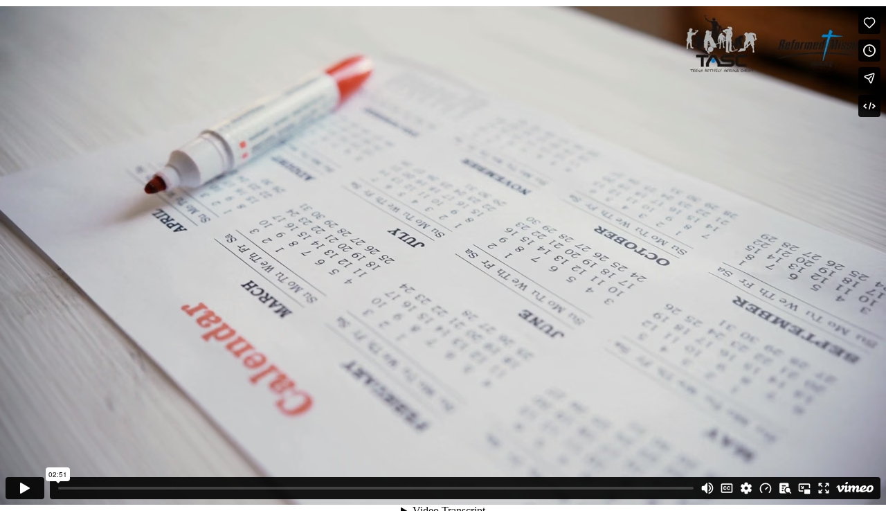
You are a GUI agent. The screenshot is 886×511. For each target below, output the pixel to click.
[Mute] (707, 488)
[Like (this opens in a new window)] (869, 23)
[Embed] (869, 106)
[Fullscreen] (823, 488)
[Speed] (765, 488)
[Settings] (746, 488)
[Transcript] (785, 488)
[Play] (25, 488)
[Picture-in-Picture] (804, 488)
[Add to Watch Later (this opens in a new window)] (869, 50)
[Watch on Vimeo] (855, 488)
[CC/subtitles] (726, 488)
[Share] (869, 78)
